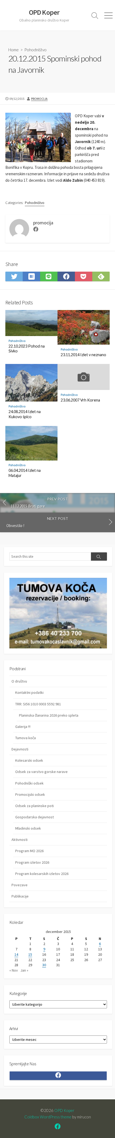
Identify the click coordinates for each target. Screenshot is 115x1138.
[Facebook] (35, 230)
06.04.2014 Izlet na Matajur (25, 473)
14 (16, 954)
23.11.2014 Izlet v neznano (83, 354)
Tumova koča (25, 737)
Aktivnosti (19, 839)
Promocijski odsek (30, 794)
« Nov (13, 970)
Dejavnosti (19, 749)
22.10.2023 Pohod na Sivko (27, 348)
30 (44, 964)
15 (30, 954)
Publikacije (20, 896)
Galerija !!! (22, 726)
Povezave (19, 884)
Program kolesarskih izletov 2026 (41, 873)
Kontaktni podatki (29, 692)
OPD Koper (64, 1110)
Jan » (24, 970)
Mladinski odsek (28, 828)
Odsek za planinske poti (34, 805)
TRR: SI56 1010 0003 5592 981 (38, 704)
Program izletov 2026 (32, 862)
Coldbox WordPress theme (47, 1116)
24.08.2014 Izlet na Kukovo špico (25, 414)
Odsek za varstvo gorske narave (41, 771)
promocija (39, 99)
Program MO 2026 (29, 850)
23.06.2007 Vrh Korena (80, 400)
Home (13, 49)
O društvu (19, 681)
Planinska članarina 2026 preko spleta (48, 715)
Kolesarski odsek (29, 760)
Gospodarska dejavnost (34, 817)
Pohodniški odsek (29, 783)
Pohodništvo (35, 49)
